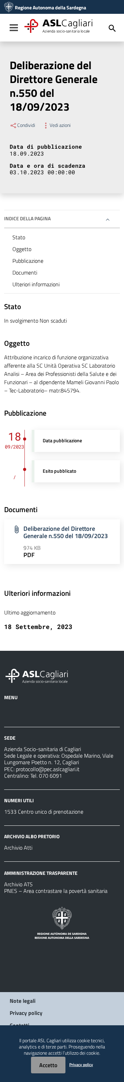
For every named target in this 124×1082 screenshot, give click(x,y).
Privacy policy (26, 1013)
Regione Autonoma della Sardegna (50, 7)
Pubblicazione (27, 261)
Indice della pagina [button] (27, 218)
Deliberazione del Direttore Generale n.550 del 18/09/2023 (65, 532)
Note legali (22, 1001)
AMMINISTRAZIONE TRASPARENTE (41, 873)
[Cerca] (112, 28)
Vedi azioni (60, 125)
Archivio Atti (18, 847)
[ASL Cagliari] (8, 7)
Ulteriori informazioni (36, 284)
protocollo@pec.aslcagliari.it (48, 769)
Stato (18, 237)
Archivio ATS (18, 884)
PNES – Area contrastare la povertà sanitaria (55, 891)
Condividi (26, 125)
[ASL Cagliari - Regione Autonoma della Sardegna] (40, 675)
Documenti (24, 272)
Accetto (48, 1065)
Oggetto (21, 249)
